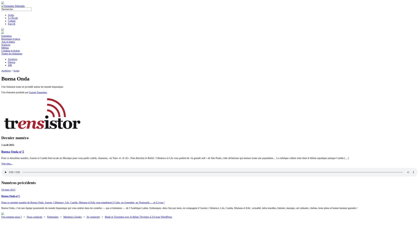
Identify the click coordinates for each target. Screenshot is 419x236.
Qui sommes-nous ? (11, 217)
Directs (11, 62)
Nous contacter (34, 217)
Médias (5, 47)
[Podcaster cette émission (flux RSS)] (2, 214)
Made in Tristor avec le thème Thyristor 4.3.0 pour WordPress (138, 217)
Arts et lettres (8, 41)
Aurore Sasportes (38, 92)
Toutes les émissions (11, 53)
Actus (11, 15)
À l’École (13, 18)
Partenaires (52, 217)
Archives (12, 59)
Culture (12, 21)
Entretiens (6, 36)
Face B (11, 23)
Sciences (5, 44)
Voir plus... (7, 163)
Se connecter (93, 217)
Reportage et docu (10, 39)
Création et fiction (10, 50)
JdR (10, 65)
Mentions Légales (72, 217)
